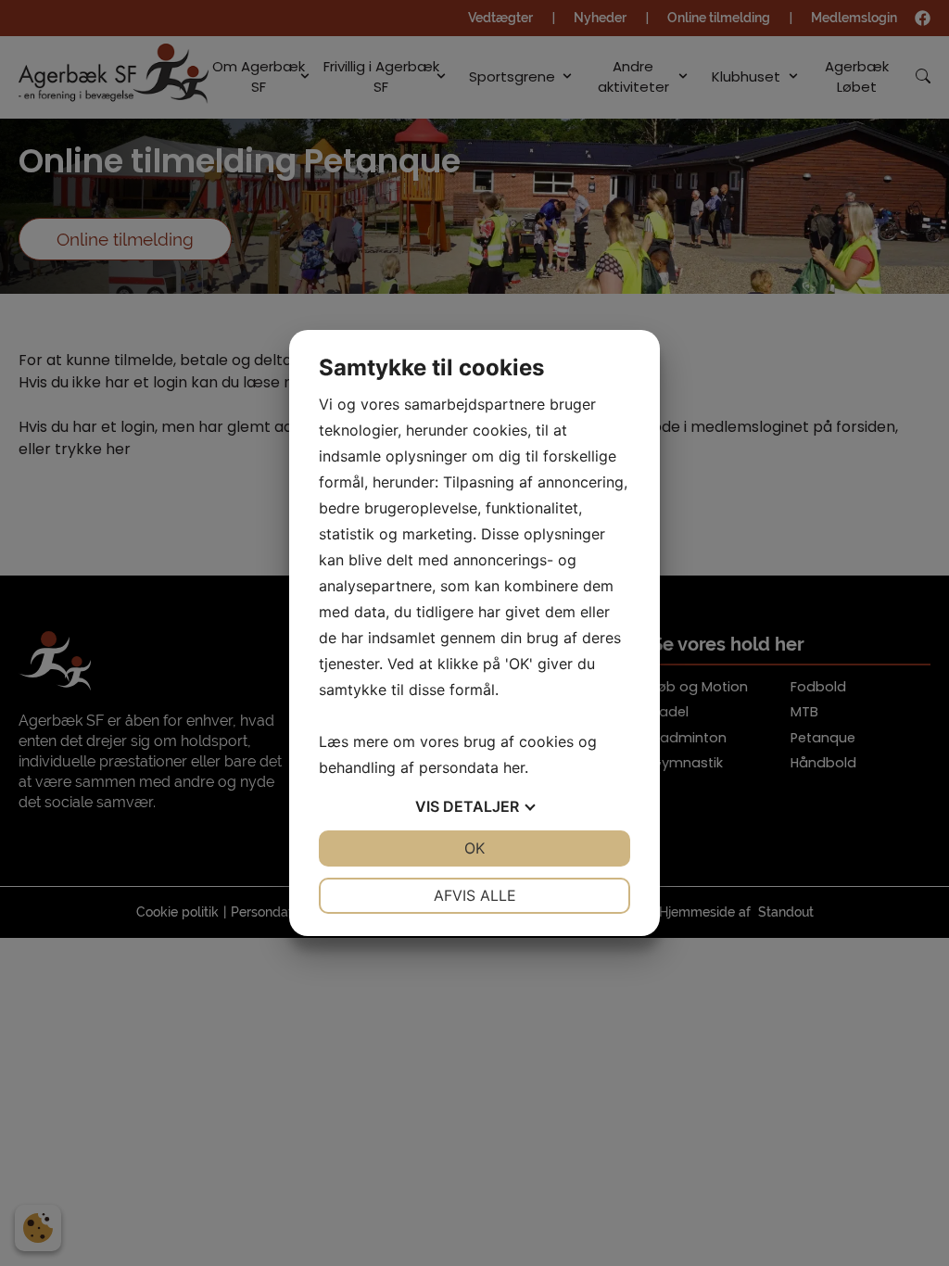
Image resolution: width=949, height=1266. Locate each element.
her (514, 767)
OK (474, 848)
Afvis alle (475, 895)
